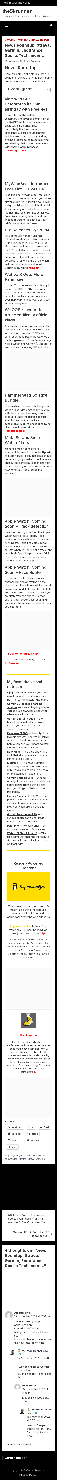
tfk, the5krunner (32, 1350)
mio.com (34, 267)
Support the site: (20, 926)
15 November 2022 (15, 61)
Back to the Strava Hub (23, 653)
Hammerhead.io (15, 430)
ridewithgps (11, 1158)
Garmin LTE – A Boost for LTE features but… (31, 1234)
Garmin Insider (16, 1458)
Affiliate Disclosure (41, 947)
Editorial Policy (18, 947)
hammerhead (27, 1155)
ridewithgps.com (15, 150)
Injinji (10, 692)
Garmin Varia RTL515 (20, 777)
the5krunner (17, 11)
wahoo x (40, 1158)
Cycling (10, 39)
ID (35, 1072)
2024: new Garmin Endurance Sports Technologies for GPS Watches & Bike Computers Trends (29, 1219)
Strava (31, 1158)
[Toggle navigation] (6, 25)
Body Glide (14, 751)
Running (22, 39)
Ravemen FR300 (17, 733)
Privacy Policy (27, 1474)
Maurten (12, 762)
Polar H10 (13, 825)
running (22, 1158)
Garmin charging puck (21, 718)
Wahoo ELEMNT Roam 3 (22, 833)
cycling (15, 1155)
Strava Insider (39, 39)
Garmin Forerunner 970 (22, 814)
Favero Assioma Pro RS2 (22, 796)
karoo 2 (40, 1155)
